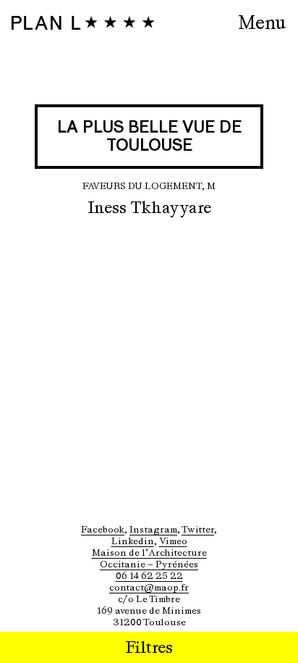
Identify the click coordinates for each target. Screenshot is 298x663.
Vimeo (173, 540)
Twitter (198, 529)
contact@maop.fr (149, 587)
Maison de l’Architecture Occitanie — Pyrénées (149, 558)
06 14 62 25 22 (149, 575)
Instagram (153, 529)
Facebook (102, 529)
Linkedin (132, 540)
